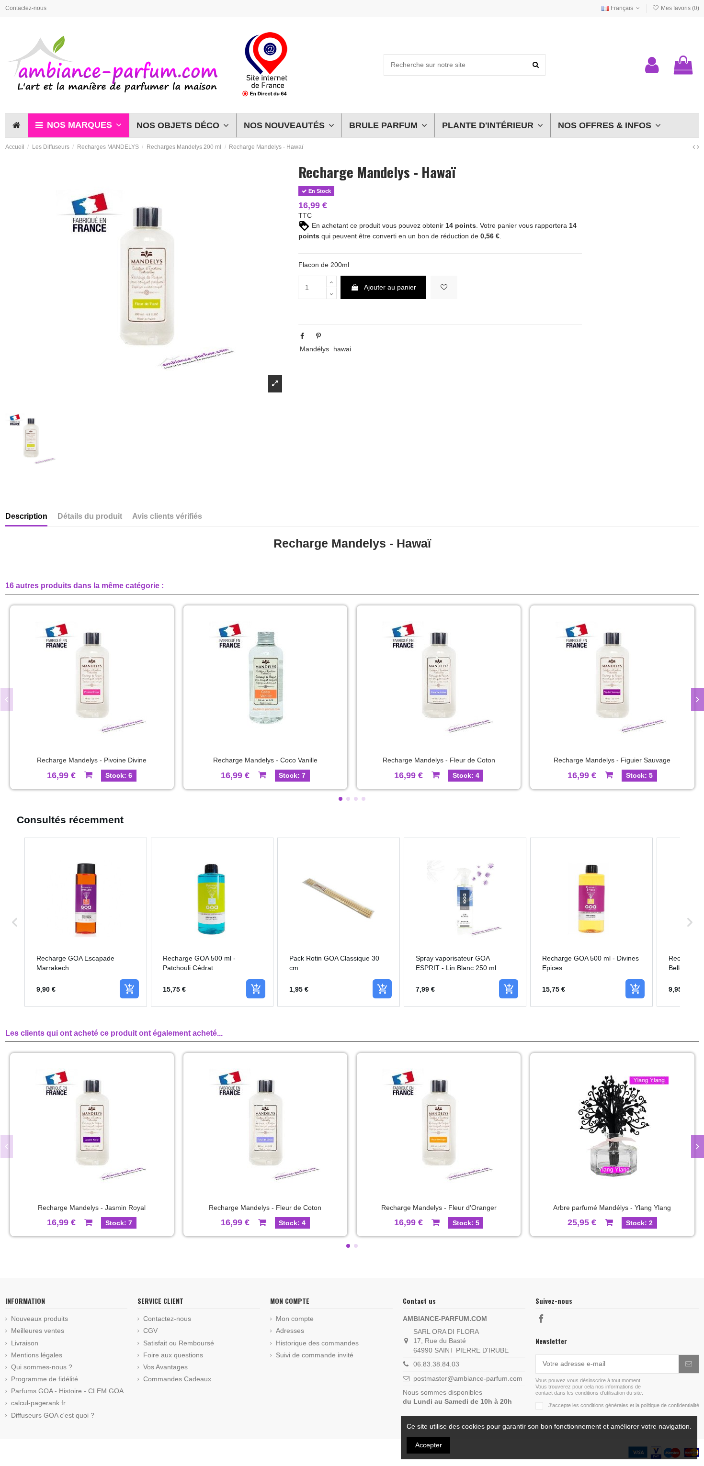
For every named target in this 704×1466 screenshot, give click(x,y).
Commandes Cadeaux (177, 1379)
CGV (150, 1330)
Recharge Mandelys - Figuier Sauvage (612, 760)
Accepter (428, 1445)
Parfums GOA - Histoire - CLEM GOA (67, 1391)
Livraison (24, 1343)
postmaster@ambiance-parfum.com (467, 1378)
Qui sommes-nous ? (41, 1367)
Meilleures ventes (37, 1330)
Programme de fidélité (44, 1379)
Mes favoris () (679, 8)
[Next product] (698, 147)
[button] (78, 125)
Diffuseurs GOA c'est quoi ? (52, 1415)
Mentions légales (36, 1355)
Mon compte (295, 1318)
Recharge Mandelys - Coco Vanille (265, 760)
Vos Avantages (165, 1367)
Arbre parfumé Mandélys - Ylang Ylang (612, 1207)
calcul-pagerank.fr (38, 1403)
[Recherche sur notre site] (535, 65)
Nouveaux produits (39, 1318)
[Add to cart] (129, 988)
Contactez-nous (25, 8)
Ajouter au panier (390, 287)
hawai (342, 349)
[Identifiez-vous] (652, 65)
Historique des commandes (317, 1343)
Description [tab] (26, 516)
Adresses (290, 1330)
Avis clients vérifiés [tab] (167, 516)
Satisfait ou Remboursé (178, 1343)
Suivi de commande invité (314, 1355)
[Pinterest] (318, 336)
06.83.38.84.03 (436, 1364)
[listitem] (85, 922)
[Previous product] (695, 147)
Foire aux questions (173, 1355)
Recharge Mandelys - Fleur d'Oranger (439, 1207)
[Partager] (302, 336)
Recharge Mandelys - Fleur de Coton (439, 760)
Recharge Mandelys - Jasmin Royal (92, 1207)
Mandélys (314, 349)
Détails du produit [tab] (89, 516)
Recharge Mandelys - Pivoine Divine (92, 760)
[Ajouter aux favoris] (444, 287)
